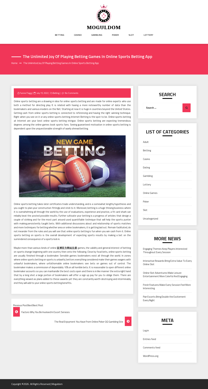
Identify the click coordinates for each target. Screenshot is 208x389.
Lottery (148, 35)
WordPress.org (150, 356)
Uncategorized (150, 218)
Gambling (96, 35)
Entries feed (149, 339)
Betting (59, 35)
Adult (146, 142)
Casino (78, 35)
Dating (146, 167)
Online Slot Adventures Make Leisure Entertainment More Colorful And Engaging (165, 274)
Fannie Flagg (26, 93)
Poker (115, 35)
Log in (146, 330)
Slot (131, 35)
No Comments (71, 93)
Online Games (150, 193)
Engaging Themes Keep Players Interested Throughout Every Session (165, 250)
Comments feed (151, 347)
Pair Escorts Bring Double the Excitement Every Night (164, 298)
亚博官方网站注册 (67, 248)
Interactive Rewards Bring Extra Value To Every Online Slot (167, 262)
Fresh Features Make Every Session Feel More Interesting (167, 286)
